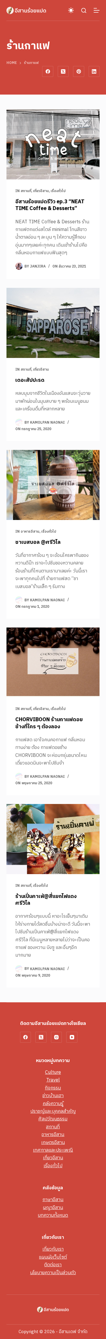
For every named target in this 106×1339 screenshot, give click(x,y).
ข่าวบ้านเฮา (53, 1096)
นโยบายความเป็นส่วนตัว (53, 1273)
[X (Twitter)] (63, 71)
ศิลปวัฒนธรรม (52, 1119)
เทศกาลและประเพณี (53, 1150)
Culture (53, 1073)
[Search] (83, 10)
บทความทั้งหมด (53, 1215)
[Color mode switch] (71, 10)
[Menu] (97, 10)
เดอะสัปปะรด (29, 380)
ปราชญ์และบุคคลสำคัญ (53, 1111)
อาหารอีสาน (30, 531)
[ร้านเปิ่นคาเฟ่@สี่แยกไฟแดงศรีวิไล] (53, 839)
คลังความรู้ (53, 1104)
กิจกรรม (53, 1088)
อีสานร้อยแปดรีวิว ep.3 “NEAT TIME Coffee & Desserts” (50, 205)
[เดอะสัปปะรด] (53, 323)
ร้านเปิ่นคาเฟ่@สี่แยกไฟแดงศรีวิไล (46, 900)
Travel (53, 1080)
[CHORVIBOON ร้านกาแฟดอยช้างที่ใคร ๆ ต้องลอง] (53, 663)
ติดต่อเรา (53, 1265)
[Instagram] (56, 1037)
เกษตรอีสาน (53, 1143)
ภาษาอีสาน (52, 1200)
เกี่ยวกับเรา (53, 1249)
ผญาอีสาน (53, 1208)
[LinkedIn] (94, 71)
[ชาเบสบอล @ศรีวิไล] (53, 485)
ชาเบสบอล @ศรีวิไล (38, 542)
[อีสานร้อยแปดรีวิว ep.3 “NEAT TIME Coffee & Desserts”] (53, 144)
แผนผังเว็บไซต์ (53, 1257)
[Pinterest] (78, 71)
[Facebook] (47, 71)
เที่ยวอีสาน (41, 191)
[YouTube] (71, 1037)
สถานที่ (26, 191)
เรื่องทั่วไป (58, 191)
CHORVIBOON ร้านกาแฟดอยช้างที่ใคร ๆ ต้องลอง (49, 723)
